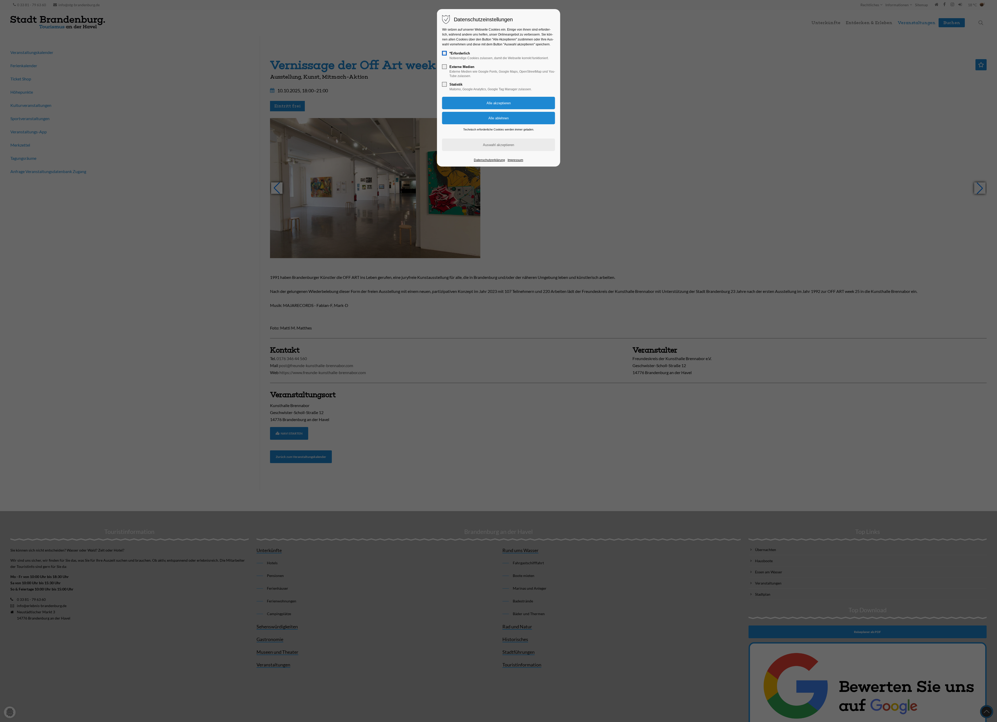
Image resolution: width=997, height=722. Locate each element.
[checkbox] (444, 53)
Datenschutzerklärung (489, 160)
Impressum (515, 160)
